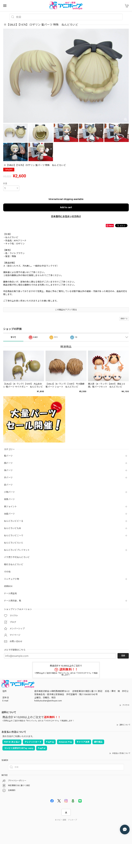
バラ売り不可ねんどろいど (17, 557)
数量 (5, 183)
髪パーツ (8, 456)
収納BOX (8, 586)
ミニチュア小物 (11, 579)
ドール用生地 (10, 593)
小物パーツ (9, 492)
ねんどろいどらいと (13, 543)
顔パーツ (8, 463)
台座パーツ (9, 514)
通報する (124, 319)
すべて (13, 337)
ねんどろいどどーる (13, 521)
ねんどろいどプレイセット (17, 550)
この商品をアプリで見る (66, 310)
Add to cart (66, 207)
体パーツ (8, 470)
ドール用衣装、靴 (12, 600)
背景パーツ (9, 499)
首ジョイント (10, 506)
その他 (7, 572)
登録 (123, 656)
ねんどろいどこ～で (13, 535)
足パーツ (8, 485)
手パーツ (8, 477)
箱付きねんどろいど (13, 564)
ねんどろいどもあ (12, 528)
